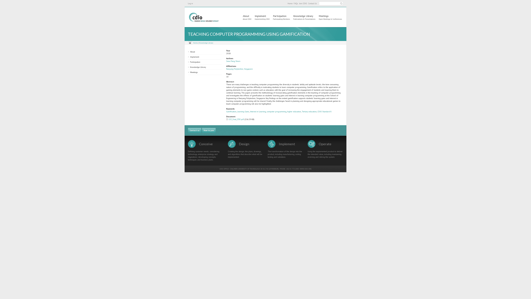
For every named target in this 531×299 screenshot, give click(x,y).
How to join (209, 130)
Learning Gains (243, 111)
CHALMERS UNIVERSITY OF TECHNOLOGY (245, 169)
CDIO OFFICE (224, 169)
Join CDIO (303, 3)
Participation (279, 16)
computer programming (276, 111)
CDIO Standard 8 (324, 111)
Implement (260, 16)
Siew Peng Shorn (233, 61)
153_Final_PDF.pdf (236, 119)
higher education (294, 111)
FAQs (296, 3)
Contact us (195, 130)
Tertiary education (309, 111)
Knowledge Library (303, 16)
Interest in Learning (258, 111)
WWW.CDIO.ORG (306, 169)
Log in (190, 3)
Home (290, 3)
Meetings (324, 16)
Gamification (231, 111)
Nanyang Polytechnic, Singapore (239, 69)
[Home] (204, 17)
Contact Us (312, 3)
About (246, 16)
